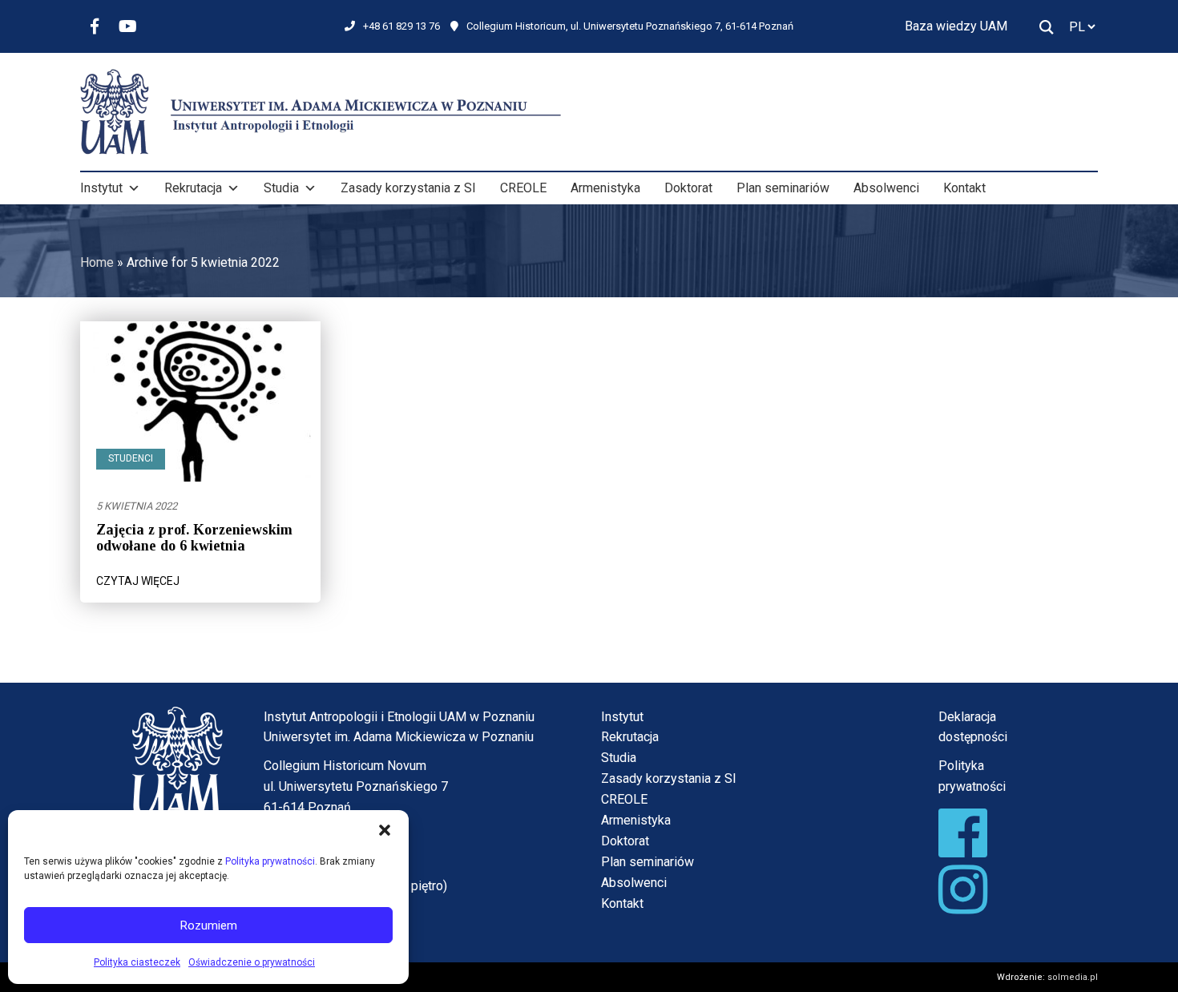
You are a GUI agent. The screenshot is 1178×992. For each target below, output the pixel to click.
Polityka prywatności (270, 861)
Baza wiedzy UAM (956, 26)
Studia (281, 188)
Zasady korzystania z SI (408, 188)
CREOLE (523, 188)
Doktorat (688, 188)
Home (97, 262)
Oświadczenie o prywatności (251, 962)
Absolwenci (886, 188)
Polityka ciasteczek (137, 962)
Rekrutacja (193, 188)
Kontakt (964, 188)
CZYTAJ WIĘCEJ (138, 581)
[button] (385, 830)
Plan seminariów (782, 188)
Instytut (101, 188)
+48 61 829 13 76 (401, 26)
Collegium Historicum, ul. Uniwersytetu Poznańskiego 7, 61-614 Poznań (629, 26)
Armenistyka (605, 188)
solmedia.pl (1072, 977)
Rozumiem (208, 925)
